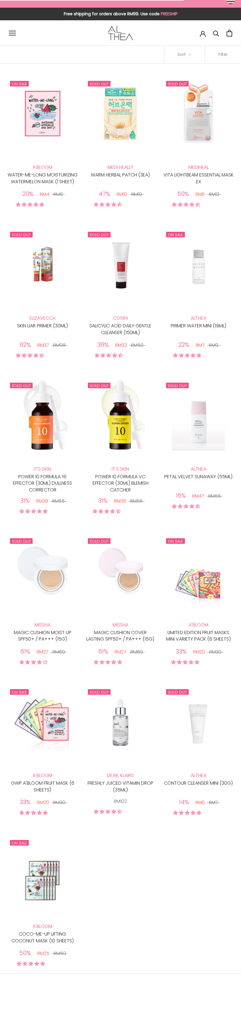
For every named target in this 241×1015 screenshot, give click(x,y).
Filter (223, 54)
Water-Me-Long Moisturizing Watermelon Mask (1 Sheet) (43, 178)
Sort (182, 54)
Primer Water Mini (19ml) (198, 325)
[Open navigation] (12, 33)
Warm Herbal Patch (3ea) (120, 174)
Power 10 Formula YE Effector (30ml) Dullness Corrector (42, 483)
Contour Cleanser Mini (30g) (198, 783)
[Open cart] (229, 33)
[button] (30, 204)
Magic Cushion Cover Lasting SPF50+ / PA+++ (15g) (120, 635)
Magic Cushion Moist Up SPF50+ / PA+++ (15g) (42, 635)
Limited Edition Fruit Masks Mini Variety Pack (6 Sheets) (198, 635)
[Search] (216, 33)
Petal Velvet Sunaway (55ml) (198, 476)
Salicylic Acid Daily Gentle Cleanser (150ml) (120, 329)
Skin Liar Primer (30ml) (42, 325)
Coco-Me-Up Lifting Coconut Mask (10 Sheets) (42, 937)
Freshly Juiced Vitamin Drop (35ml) (120, 786)
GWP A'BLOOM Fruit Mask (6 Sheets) (42, 786)
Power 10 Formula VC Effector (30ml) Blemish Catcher (120, 483)
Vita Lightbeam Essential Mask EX (198, 178)
